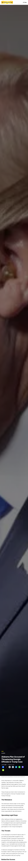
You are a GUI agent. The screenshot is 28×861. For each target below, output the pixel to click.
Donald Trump (4, 776)
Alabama (3, 753)
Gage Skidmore (10, 776)
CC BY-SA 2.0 (22, 776)
